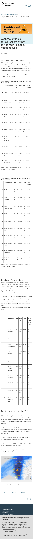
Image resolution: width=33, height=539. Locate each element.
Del (28, 499)
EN (26, 5)
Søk (23, 4)
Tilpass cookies (8, 531)
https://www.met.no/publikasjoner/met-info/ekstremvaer (15, 492)
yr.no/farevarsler (23, 484)
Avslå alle (22, 535)
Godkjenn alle (8, 535)
